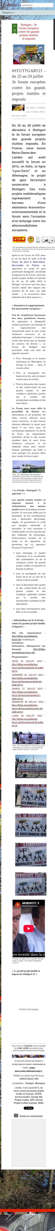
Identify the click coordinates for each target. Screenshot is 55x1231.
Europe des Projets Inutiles (28, 1098)
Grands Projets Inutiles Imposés (28, 1101)
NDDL (41, 1102)
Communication (22, 1096)
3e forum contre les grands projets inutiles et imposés (29, 1090)
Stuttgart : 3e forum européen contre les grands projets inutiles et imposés (28, 31)
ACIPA (38, 1093)
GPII (32, 1099)
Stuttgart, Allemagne (35, 1083)
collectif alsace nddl (28, 1078)
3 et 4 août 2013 (31, 1087)
